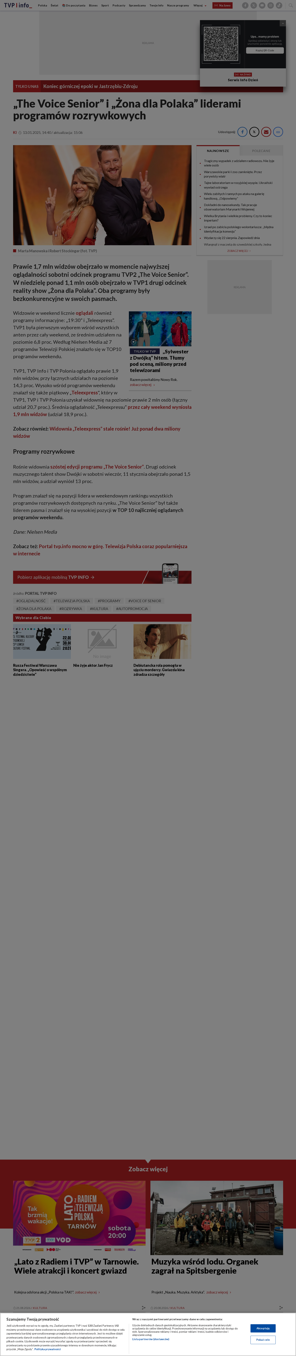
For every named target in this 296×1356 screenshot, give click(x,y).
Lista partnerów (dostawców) (150, 1339)
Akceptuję (263, 1328)
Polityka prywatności (47, 1349)
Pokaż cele (263, 1339)
